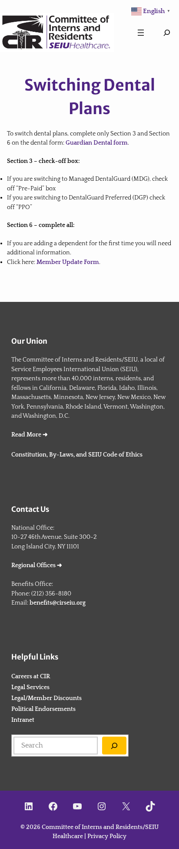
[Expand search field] (167, 32)
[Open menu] (141, 32)
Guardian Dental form (97, 142)
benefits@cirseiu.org (58, 602)
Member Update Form (67, 262)
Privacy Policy (106, 836)
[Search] (114, 745)
